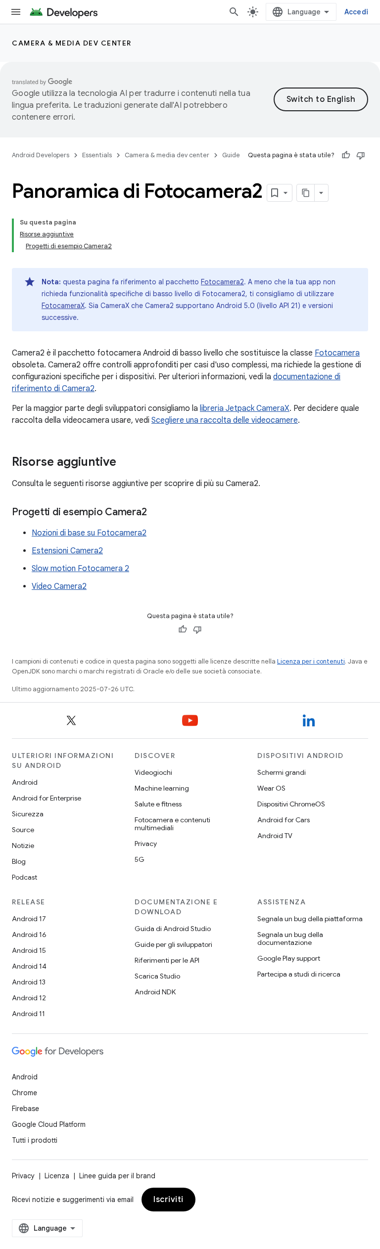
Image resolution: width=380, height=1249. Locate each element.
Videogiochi (153, 772)
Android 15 (29, 950)
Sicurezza (28, 813)
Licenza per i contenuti (311, 661)
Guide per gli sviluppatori (173, 944)
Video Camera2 (59, 586)
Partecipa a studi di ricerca (298, 974)
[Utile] (345, 155)
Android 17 (29, 918)
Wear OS (271, 788)
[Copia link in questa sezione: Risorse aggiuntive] (126, 463)
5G (139, 859)
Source (23, 829)
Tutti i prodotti (34, 1140)
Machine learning (162, 788)
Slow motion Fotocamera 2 (80, 569)
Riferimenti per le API (167, 960)
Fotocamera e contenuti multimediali (172, 823)
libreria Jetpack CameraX (244, 408)
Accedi (356, 11)
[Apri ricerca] (234, 12)
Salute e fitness (158, 804)
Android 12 (29, 997)
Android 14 (29, 966)
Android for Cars (283, 819)
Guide (231, 155)
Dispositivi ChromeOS (291, 804)
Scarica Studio (157, 976)
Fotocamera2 (222, 281)
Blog (19, 861)
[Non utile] (360, 155)
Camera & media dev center (72, 43)
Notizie (23, 845)
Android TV (274, 835)
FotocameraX (63, 305)
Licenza (57, 1176)
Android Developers (40, 155)
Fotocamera (337, 353)
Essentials (97, 155)
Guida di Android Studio (173, 928)
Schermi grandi (281, 772)
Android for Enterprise (46, 798)
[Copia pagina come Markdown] (306, 192)
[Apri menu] (16, 12)
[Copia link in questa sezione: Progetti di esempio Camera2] (156, 513)
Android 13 (29, 982)
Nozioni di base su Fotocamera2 (89, 533)
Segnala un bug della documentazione (290, 938)
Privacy (146, 843)
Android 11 (28, 1013)
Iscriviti (168, 1199)
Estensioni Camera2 (67, 551)
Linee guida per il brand (117, 1176)
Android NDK (155, 991)
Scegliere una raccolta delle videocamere (224, 420)
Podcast (24, 877)
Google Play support (288, 958)
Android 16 (29, 934)
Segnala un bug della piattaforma (310, 918)
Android (25, 782)
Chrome (24, 1092)
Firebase (25, 1108)
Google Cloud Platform (49, 1124)
